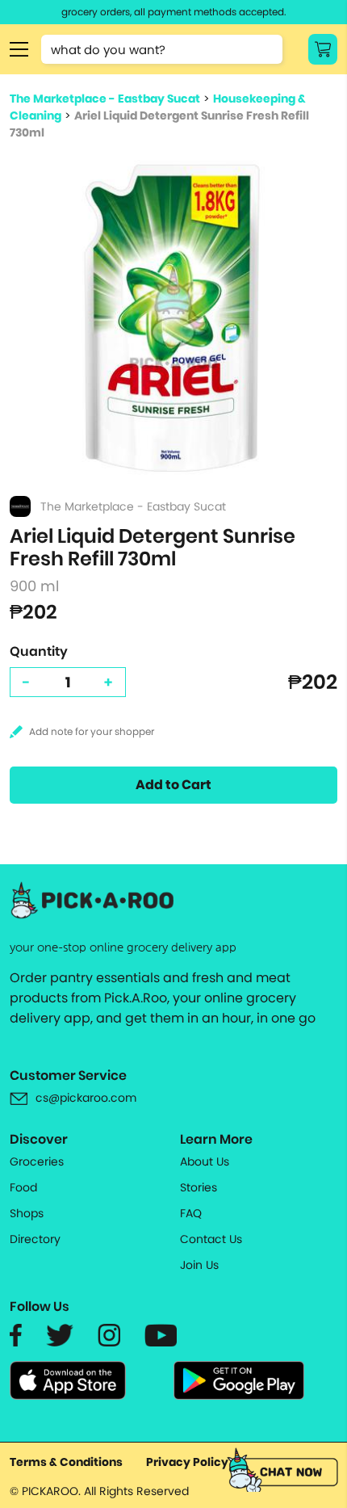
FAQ (191, 1213)
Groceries (37, 1161)
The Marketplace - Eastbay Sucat (105, 98)
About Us (204, 1161)
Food (23, 1187)
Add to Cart (173, 784)
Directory (35, 1239)
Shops (27, 1213)
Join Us (199, 1265)
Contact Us (211, 1239)
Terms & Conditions (66, 1462)
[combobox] (161, 49)
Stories (198, 1187)
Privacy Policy (187, 1462)
